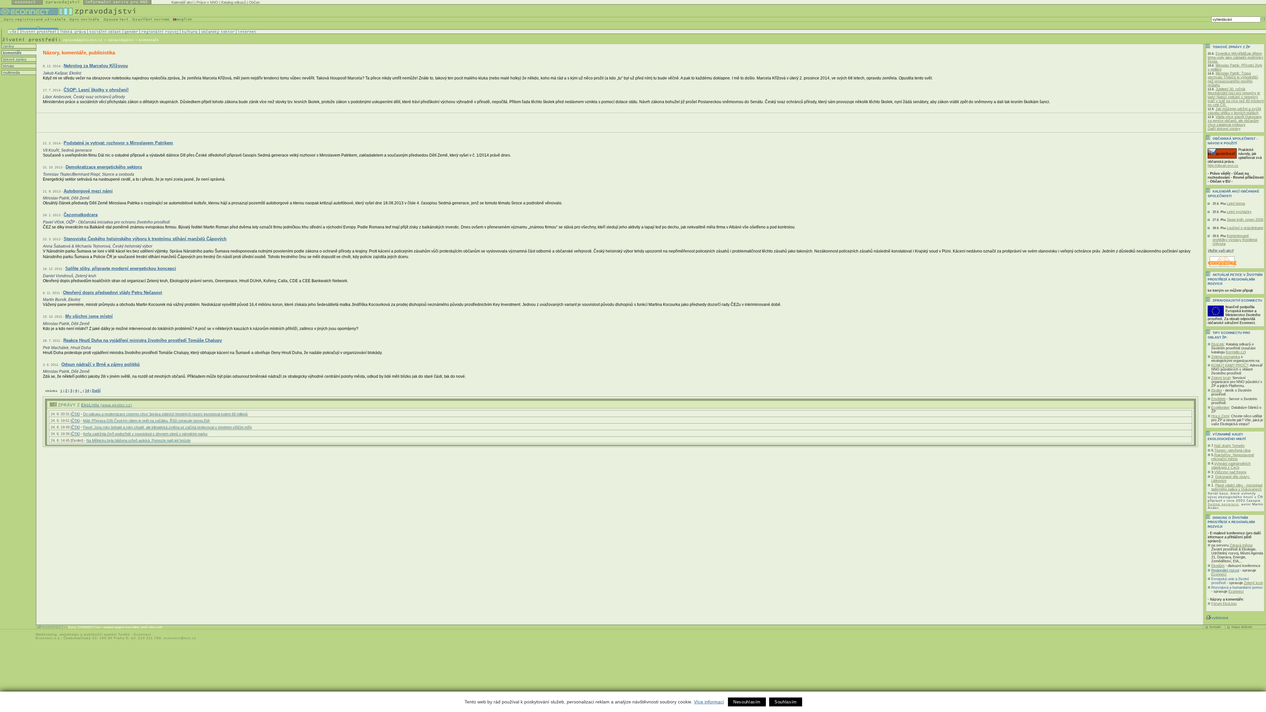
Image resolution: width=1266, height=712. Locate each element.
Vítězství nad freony (1230, 472)
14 (87, 391)
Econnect (1218, 574)
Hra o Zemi (1220, 416)
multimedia (11, 72)
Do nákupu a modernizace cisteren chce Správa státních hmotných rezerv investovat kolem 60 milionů (165, 414)
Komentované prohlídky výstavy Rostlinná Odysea (1235, 240)
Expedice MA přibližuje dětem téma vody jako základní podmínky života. (1235, 57)
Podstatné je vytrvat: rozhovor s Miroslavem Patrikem (118, 142)
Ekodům (1217, 566)
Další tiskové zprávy (1224, 129)
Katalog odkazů (233, 2)
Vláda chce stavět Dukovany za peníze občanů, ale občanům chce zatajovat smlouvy (1235, 121)
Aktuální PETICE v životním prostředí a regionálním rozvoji (1235, 279)
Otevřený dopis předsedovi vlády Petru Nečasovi (112, 292)
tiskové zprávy (14, 59)
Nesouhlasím (747, 701)
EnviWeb (1218, 399)
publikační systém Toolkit (107, 634)
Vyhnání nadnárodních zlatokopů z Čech (1231, 465)
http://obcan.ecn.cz (1223, 165)
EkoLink (1217, 344)
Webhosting (46, 634)
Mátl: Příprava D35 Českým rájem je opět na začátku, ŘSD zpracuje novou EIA (146, 421)
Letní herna (1236, 203)
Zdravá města (1241, 545)
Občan (254, 2)
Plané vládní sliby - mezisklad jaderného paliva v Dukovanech (1236, 487)
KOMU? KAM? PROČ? (1229, 365)
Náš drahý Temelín (1229, 446)
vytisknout (1220, 618)
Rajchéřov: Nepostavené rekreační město (1232, 457)
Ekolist (1216, 390)
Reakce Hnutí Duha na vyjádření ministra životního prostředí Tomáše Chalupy (142, 340)
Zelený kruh (1220, 378)
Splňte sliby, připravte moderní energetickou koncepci (120, 268)
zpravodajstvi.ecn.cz (83, 40)
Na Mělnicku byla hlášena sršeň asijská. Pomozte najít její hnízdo (138, 440)
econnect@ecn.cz (180, 638)
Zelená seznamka (1225, 357)
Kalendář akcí (182, 2)
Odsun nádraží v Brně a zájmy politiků (100, 364)
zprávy (8, 46)
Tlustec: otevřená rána (1232, 450)
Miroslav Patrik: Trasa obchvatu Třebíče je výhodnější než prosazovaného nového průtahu (1233, 79)
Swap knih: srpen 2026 (1245, 220)
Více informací (709, 701)
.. (81, 391)
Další (96, 391)
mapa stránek (1241, 627)
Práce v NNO (207, 2)
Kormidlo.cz (1235, 352)
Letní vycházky (1239, 212)
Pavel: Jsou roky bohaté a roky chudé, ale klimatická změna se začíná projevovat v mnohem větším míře (167, 427)
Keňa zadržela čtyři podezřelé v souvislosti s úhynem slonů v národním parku (145, 434)
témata (8, 66)
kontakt (1215, 627)
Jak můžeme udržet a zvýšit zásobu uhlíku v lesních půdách (1234, 111)
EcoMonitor (1220, 407)
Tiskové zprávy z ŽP (1231, 47)
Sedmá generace (1223, 504)
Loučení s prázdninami (1245, 228)
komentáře (11, 53)
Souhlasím (785, 701)
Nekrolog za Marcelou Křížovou (96, 65)
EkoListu (106, 405)
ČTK (75, 414)
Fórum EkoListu (1224, 604)
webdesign (69, 634)
